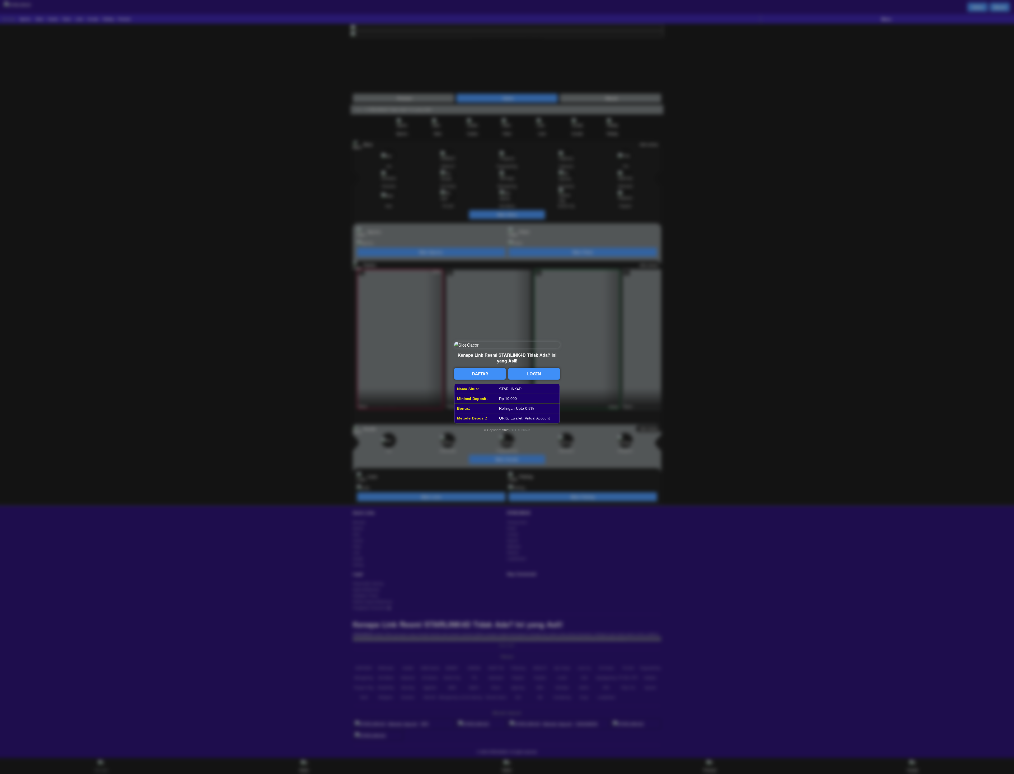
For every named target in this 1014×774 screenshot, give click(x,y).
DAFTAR (480, 374)
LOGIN (534, 374)
